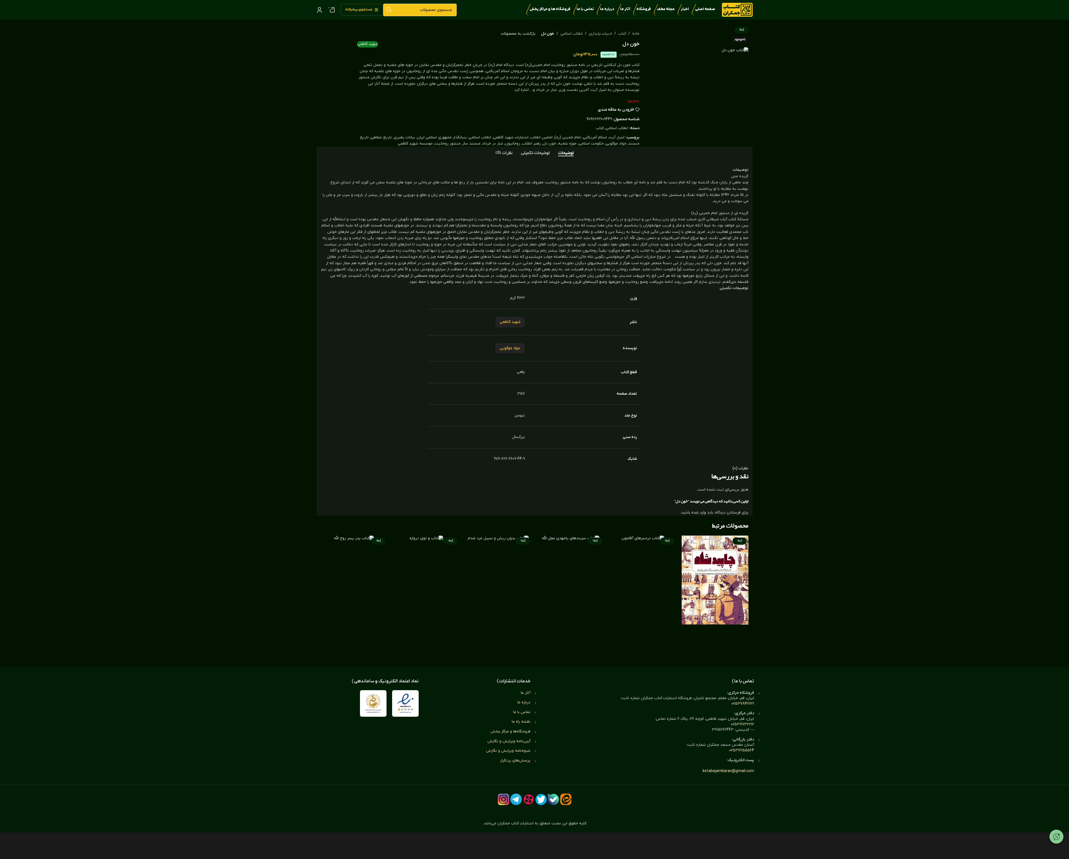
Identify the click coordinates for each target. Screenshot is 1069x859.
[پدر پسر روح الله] (354, 591)
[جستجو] (389, 10)
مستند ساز (471, 143)
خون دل (549, 143)
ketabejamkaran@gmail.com (728, 771)
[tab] (566, 152)
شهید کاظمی (367, 44)
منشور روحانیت (448, 143)
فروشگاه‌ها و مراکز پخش (510, 731)
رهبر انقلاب (531, 143)
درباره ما (523, 702)
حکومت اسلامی (591, 143)
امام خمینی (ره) (567, 137)
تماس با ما (521, 712)
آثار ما (525, 692)
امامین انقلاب (541, 137)
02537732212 (742, 724)
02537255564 (741, 750)
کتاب (622, 33)
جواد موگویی (616, 143)
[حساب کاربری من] (319, 9)
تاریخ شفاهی (381, 137)
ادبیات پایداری (600, 33)
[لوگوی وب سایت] (737, 9)
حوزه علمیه (567, 143)
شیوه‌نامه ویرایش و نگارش (508, 750)
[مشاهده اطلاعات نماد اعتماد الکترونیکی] (405, 703)
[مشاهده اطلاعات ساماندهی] (373, 703)
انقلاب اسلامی (571, 33)
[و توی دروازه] (426, 591)
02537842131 (742, 703)
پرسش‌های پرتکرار (515, 760)
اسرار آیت (616, 137)
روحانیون (512, 143)
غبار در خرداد (492, 143)
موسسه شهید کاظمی (415, 143)
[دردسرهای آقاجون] (643, 591)
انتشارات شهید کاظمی (510, 137)
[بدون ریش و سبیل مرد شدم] (498, 591)
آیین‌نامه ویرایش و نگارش (508, 741)
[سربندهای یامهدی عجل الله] (570, 591)
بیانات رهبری (404, 137)
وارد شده (698, 512)
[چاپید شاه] (715, 591)
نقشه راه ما (521, 721)
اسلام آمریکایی (595, 137)
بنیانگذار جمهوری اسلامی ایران (442, 137)
